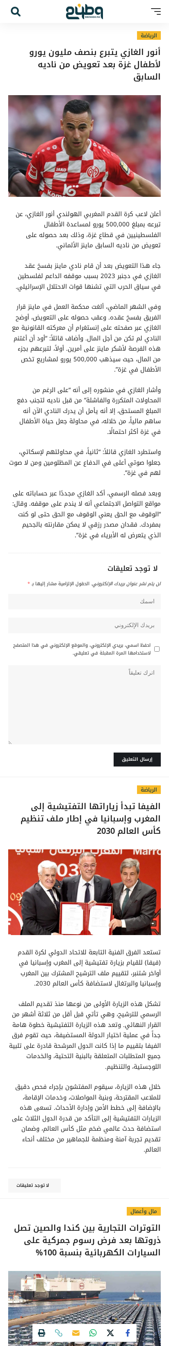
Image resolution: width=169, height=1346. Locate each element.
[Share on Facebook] (127, 1332)
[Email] (75, 1332)
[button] (154, 11)
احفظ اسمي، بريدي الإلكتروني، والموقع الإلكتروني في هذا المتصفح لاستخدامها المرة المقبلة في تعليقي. (82, 649)
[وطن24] (84, 11)
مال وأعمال (143, 1211)
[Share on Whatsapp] (93, 1332)
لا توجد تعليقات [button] (33, 1185)
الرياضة (149, 35)
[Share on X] (110, 1332)
